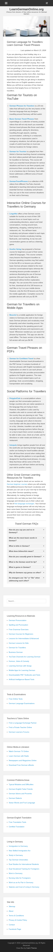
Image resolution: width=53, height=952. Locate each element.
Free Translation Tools (17, 822)
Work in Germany (15, 873)
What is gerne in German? (20, 567)
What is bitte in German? (19, 546)
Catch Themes (31, 948)
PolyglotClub (14, 398)
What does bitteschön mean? (21, 551)
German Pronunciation (17, 620)
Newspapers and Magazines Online (22, 760)
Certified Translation (16, 827)
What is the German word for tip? (23, 562)
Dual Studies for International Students (24, 864)
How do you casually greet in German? (25, 557)
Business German (16, 652)
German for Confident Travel (21, 358)
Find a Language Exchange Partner (23, 723)
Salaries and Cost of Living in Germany (24, 887)
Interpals (13, 445)
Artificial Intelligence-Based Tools (21, 679)
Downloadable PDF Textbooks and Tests (24, 675)
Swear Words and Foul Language (22, 803)
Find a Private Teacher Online (20, 727)
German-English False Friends (21, 789)
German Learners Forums (19, 732)
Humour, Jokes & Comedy (19, 661)
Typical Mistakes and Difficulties (21, 784)
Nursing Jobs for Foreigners (20, 878)
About (11, 911)
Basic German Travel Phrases (21, 119)
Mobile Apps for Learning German (22, 670)
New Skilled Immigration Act (19, 851)
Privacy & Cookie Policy (18, 920)
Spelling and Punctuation (18, 625)
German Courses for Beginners (21, 634)
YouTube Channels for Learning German (24, 657)
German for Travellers (17, 648)
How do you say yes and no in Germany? (21, 531)
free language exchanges (24, 504)
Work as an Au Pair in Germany (21, 882)
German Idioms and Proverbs (20, 794)
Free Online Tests (16, 699)
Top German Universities (18, 860)
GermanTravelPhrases (18, 181)
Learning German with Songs (20, 666)
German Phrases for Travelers (21, 106)
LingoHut (13, 214)
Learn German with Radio (19, 756)
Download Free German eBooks (21, 765)
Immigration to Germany (18, 846)
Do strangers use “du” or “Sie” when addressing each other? (24, 579)
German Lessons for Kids (19, 643)
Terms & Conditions (16, 916)
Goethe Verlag (15, 249)
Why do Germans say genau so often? (25, 573)
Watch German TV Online (19, 751)
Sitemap (12, 906)
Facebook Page (15, 929)
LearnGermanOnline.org (26, 9)
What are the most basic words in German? (23, 539)
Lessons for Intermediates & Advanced (24, 638)
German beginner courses (17, 484)
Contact (12, 925)
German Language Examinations (22, 703)
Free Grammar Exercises (18, 629)
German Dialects (15, 798)
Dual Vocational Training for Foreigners (24, 869)
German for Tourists (17, 151)
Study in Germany (16, 855)
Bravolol (13, 315)
